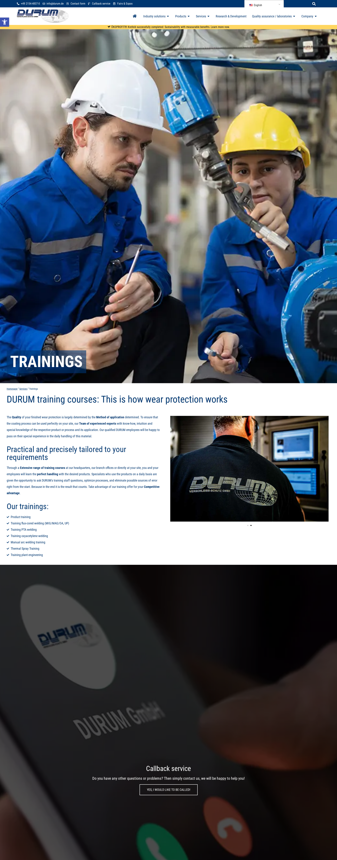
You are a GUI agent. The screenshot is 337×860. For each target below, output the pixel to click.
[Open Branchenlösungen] (168, 16)
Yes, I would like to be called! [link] (168, 790)
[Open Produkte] (188, 16)
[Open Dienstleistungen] (208, 16)
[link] (4, 22)
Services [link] (23, 388)
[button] (314, 4)
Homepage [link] (12, 388)
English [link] (257, 5)
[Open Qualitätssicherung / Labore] (294, 16)
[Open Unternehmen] (315, 16)
